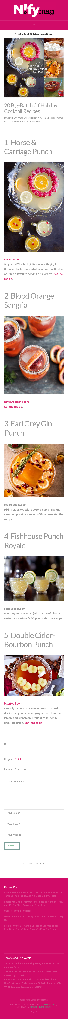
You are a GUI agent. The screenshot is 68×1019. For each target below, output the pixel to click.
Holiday (33, 117)
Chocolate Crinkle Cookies (17, 910)
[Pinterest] (36, 1012)
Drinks (27, 117)
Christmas (18, 117)
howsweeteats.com (16, 402)
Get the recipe (13, 407)
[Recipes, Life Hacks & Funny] (34, 10)
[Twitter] (33, 1012)
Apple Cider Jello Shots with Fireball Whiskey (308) (30, 979)
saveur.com (11, 259)
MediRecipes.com (31, 1005)
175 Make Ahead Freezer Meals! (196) (23, 987)
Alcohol (9, 117)
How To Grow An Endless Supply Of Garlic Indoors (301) (32, 983)
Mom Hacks (15, 1005)
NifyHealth (22, 1007)
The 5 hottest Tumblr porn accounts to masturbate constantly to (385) (30, 973)
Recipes (51, 117)
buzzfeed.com (13, 703)
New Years (42, 117)
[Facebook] (31, 1012)
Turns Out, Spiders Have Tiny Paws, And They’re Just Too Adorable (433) (33, 965)
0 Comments (34, 121)
